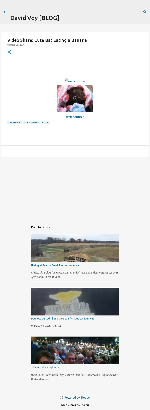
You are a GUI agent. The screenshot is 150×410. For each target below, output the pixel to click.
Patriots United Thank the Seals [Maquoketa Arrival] (63, 318)
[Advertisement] (53, 5)
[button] (9, 52)
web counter (75, 117)
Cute (45, 122)
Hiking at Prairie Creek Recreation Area (55, 265)
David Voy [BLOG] (34, 17)
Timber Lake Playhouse (45, 367)
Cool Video (31, 122)
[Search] (145, 12)
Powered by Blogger (77, 397)
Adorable (14, 122)
